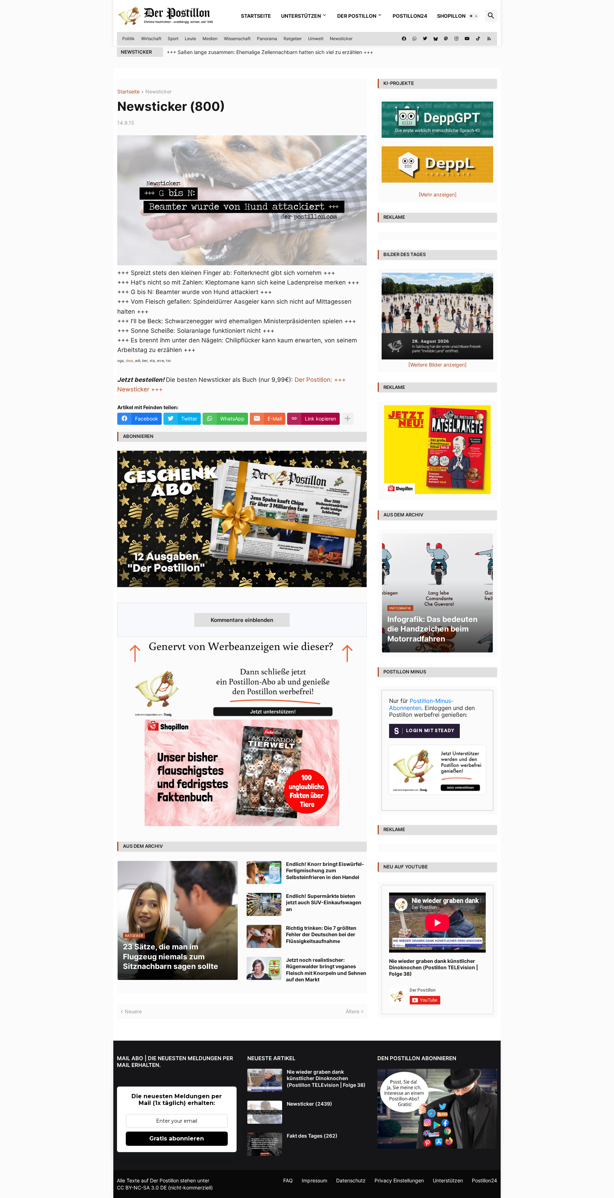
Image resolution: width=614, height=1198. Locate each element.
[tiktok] (478, 38)
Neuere (133, 1011)
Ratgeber (293, 38)
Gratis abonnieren (176, 1138)
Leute (190, 38)
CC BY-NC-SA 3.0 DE (142, 1188)
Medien (210, 38)
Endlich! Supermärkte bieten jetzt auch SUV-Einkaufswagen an (323, 902)
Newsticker (341, 38)
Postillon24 (410, 16)
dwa (129, 360)
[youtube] (467, 38)
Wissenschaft (237, 38)
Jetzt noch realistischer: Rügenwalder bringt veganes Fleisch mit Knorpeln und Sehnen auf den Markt (326, 969)
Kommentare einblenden (242, 620)
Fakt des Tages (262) (312, 1136)
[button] (474, 16)
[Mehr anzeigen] (347, 419)
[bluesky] (435, 39)
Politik (128, 38)
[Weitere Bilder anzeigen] (437, 365)
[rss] (489, 38)
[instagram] (456, 38)
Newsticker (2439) (309, 1104)
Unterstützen (301, 16)
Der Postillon (356, 16)
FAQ (288, 1180)
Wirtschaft (151, 38)
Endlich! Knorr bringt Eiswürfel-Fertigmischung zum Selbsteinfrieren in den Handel (325, 870)
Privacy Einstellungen (399, 1180)
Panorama (267, 38)
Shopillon (451, 16)
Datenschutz (351, 1180)
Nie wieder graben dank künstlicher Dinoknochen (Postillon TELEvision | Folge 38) (433, 967)
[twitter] (425, 38)
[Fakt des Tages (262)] (264, 1144)
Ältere (352, 1011)
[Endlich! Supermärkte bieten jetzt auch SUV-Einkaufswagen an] (264, 904)
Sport (173, 38)
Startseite (256, 16)
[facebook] (404, 38)
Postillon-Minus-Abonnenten (421, 704)
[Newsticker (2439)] (264, 1112)
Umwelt (315, 38)
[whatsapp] (414, 38)
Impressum (314, 1180)
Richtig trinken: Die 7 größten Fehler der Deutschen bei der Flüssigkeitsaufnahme (321, 934)
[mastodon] (446, 38)
